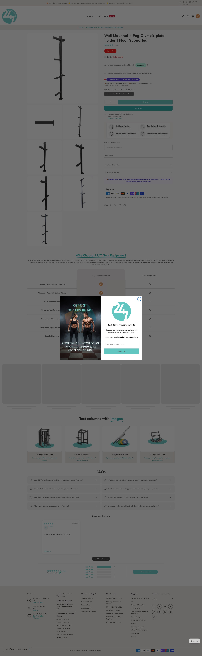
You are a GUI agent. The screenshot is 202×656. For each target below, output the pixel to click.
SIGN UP (121, 351)
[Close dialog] (139, 299)
